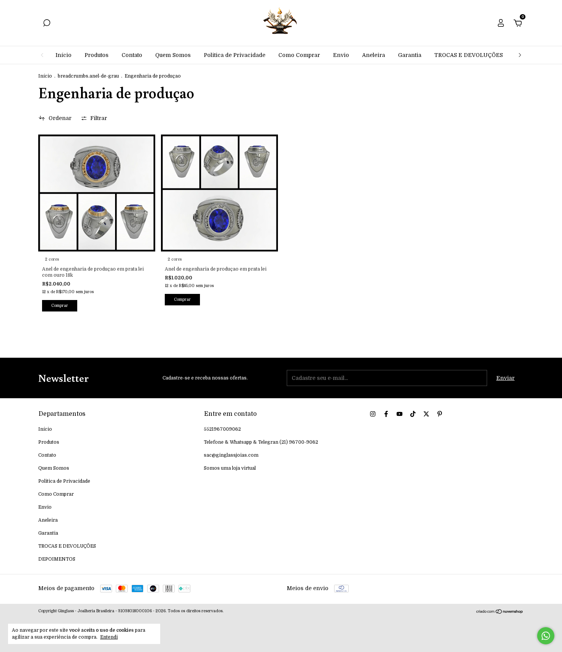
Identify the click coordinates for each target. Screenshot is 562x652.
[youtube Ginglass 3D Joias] (399, 414)
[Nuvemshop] (500, 612)
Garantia (409, 55)
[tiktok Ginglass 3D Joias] (413, 414)
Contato (132, 55)
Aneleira (373, 55)
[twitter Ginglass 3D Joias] (426, 414)
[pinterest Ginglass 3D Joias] (440, 414)
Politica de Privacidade (234, 55)
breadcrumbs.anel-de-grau (88, 76)
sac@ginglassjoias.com (231, 455)
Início (63, 55)
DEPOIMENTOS (56, 559)
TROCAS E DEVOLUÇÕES (468, 55)
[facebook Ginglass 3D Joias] (386, 414)
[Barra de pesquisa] (46, 24)
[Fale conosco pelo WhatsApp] (545, 635)
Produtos (96, 55)
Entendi (109, 637)
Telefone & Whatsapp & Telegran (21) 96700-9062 (261, 442)
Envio (341, 55)
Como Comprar (299, 55)
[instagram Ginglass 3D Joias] (373, 414)
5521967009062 (222, 429)
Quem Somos (173, 55)
